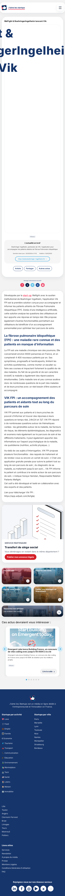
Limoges (5, 824)
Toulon (5, 810)
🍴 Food (5, 724)
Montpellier (39, 741)
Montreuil (6, 832)
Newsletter (6, 853)
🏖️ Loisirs (6, 782)
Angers (5, 813)
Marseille (38, 723)
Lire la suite (47, 671)
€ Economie (7, 738)
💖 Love (5, 719)
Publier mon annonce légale (20, 557)
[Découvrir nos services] (59, 612)
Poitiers (5, 835)
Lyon (36, 726)
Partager (30, 268)
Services (5, 850)
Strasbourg (39, 744)
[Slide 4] (33, 679)
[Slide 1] (26, 679)
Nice (36, 733)
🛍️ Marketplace (8, 767)
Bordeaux (38, 748)
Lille (3, 806)
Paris (36, 719)
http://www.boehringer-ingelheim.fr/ (31, 259)
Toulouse (38, 730)
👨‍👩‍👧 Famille (6, 733)
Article (18, 268)
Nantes (37, 737)
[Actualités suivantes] (60, 649)
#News (32, 236)
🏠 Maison (6, 787)
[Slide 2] (28, 679)
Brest (4, 821)
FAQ (3, 872)
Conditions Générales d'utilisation (16, 868)
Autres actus (44, 268)
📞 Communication (10, 753)
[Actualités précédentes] (5, 649)
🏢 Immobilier (8, 791)
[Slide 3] (31, 679)
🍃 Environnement (10, 762)
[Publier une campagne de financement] (59, 599)
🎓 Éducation (7, 758)
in (37, 285)
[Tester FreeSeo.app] (27, 581)
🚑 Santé (6, 777)
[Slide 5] (36, 679)
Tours (4, 828)
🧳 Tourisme (7, 743)
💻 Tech (5, 772)
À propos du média (10, 857)
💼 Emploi (6, 729)
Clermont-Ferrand (10, 817)
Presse (5, 861)
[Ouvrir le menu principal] (60, 8)
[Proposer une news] (59, 581)
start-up (27, 295)
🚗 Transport (7, 748)
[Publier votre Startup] (27, 599)
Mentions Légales (9, 864)
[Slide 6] (38, 679)
